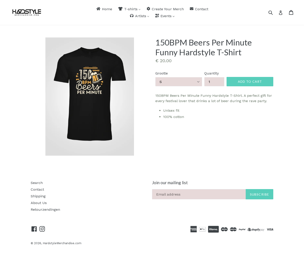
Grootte (161, 73)
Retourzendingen (45, 209)
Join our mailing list (170, 182)
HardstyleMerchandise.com (62, 243)
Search (37, 183)
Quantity (211, 73)
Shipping (38, 196)
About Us (39, 203)
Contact (37, 189)
